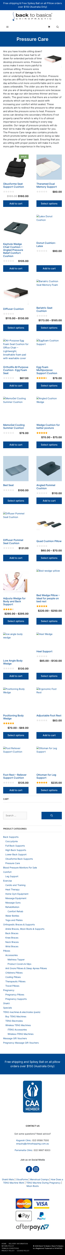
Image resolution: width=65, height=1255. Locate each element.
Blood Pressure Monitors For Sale (20, 867)
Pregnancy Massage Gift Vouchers (21, 1042)
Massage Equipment (15, 898)
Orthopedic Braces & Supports (19, 924)
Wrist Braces (11, 946)
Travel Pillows (12, 985)
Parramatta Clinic (23, 1150)
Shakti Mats (8, 1179)
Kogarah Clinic (23, 1140)
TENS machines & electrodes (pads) (21, 1012)
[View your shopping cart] (49, 27)
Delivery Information (18, 1244)
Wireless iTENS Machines (20, 1034)
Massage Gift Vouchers (15, 1038)
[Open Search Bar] (57, 27)
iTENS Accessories (17, 1029)
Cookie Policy (23, 1251)
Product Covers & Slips (19, 964)
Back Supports (10, 837)
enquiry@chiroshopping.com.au (32, 1143)
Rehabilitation (12, 907)
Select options (49, 203)
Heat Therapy (12, 889)
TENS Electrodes (14, 1020)
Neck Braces (12, 942)
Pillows (6, 950)
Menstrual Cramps (39, 1179)
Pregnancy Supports (16, 999)
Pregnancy (8, 990)
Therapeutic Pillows (15, 981)
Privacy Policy (8, 1251)
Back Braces (11, 933)
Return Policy (8, 1246)
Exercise (7, 880)
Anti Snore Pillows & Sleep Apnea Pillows (26, 968)
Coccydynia (11, 841)
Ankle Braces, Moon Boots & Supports (24, 929)
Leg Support (11, 876)
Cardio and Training (15, 885)
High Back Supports (15, 850)
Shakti (6, 1003)
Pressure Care (12, 863)
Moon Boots (33, 1186)
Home (4, 1244)
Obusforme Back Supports (19, 858)
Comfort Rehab (15, 911)
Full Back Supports (15, 845)
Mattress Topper (16, 959)
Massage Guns (13, 902)
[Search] (51, 815)
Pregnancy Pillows (14, 994)
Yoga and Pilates (14, 920)
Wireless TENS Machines (18, 1025)
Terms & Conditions (10, 1248)
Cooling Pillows (13, 977)
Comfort (7, 872)
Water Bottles (12, 915)
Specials (7, 1007)
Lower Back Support (16, 854)
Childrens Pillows (14, 972)
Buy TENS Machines (15, 1016)
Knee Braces (11, 937)
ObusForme (22, 1179)
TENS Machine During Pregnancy (43, 1182)
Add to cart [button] (15, 203)
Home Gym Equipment (16, 893)
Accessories (11, 955)
